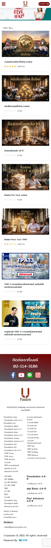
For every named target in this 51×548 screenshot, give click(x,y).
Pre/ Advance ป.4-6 (35, 499)
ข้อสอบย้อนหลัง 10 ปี (13, 150)
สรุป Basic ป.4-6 (36, 488)
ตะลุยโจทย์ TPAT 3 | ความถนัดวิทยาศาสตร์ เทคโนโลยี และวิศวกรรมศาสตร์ (23, 333)
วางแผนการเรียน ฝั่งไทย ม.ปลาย (18, 61)
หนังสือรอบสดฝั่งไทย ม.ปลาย (16, 106)
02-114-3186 (25, 366)
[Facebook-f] (13, 375)
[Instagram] (38, 375)
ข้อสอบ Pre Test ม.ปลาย (15, 195)
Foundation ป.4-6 (37, 477)
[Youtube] (21, 375)
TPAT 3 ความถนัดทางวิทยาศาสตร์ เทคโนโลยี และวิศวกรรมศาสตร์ (23, 286)
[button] (3, 4)
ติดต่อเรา (8, 522)
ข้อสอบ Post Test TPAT (15, 239)
